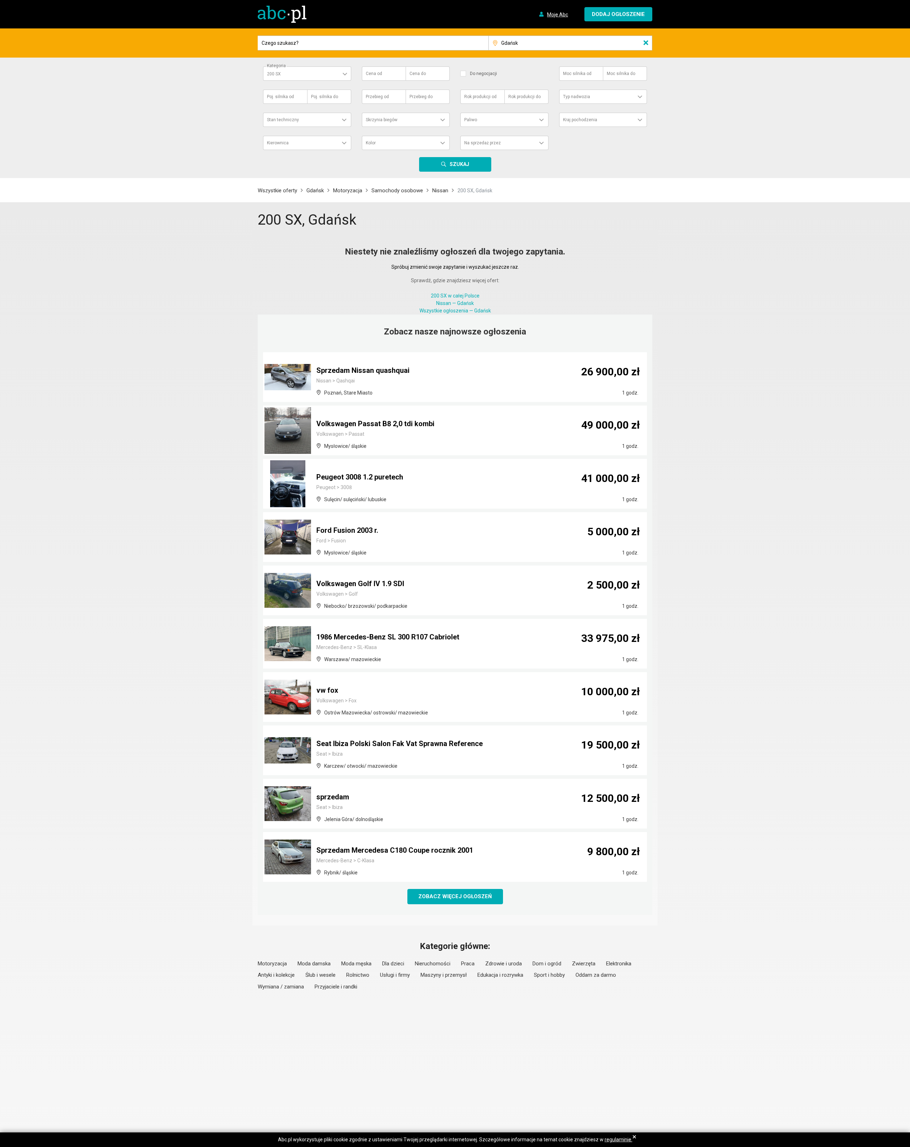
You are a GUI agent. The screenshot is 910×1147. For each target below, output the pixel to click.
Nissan (440, 190)
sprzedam (332, 797)
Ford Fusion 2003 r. (347, 530)
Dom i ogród (546, 963)
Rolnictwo (357, 975)
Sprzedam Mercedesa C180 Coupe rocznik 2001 (394, 850)
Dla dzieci (393, 963)
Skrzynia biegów (381, 119)
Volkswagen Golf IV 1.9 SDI (360, 583)
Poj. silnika (280, 96)
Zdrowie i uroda (503, 963)
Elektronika (618, 963)
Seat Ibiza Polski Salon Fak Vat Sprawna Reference (399, 743)
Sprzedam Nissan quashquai (363, 370)
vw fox (327, 690)
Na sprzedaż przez (482, 142)
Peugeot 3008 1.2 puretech (359, 477)
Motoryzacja (347, 190)
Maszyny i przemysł (444, 975)
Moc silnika (577, 73)
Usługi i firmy (395, 975)
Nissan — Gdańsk (455, 303)
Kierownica (278, 142)
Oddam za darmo (596, 975)
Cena (374, 73)
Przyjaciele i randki (336, 986)
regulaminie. (618, 1139)
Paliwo (470, 119)
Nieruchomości (432, 963)
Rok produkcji (480, 96)
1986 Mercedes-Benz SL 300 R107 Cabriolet (387, 637)
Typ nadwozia (576, 96)
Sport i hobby (549, 975)
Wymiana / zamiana (281, 986)
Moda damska (314, 963)
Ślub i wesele (320, 975)
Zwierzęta (583, 963)
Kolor (371, 142)
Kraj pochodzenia (580, 119)
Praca (468, 963)
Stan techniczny (283, 119)
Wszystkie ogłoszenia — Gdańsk (455, 310)
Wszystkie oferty (277, 190)
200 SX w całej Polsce (455, 296)
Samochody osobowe (397, 190)
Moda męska (356, 963)
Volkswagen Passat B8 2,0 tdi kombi (375, 423)
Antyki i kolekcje (276, 975)
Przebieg (377, 96)
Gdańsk (315, 190)
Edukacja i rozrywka (500, 975)
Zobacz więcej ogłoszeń (455, 896)
